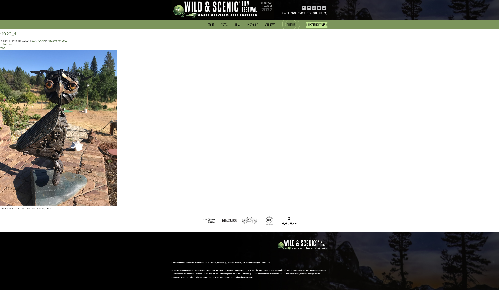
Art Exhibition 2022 (57, 40)
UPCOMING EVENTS (316, 25)
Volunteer (270, 25)
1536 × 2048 (38, 40)
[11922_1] (58, 204)
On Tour (291, 25)
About (211, 25)
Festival (224, 25)
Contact (301, 13)
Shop (309, 13)
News (293, 13)
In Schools (252, 25)
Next (4, 48)
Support (285, 13)
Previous (6, 44)
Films (238, 25)
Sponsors (317, 13)
